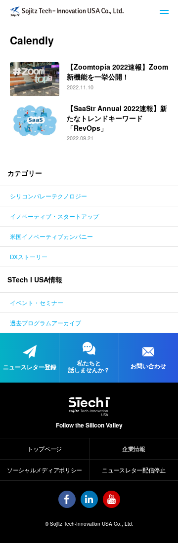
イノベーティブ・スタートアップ (54, 216)
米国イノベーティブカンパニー (51, 236)
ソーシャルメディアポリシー (44, 469)
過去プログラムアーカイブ (45, 322)
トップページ (44, 448)
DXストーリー (28, 256)
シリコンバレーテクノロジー (48, 196)
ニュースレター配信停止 (134, 469)
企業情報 (133, 448)
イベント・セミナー (36, 302)
